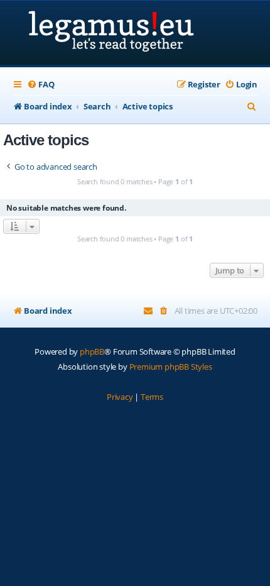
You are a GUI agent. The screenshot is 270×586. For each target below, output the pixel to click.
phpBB (92, 351)
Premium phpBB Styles (170, 366)
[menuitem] (40, 84)
